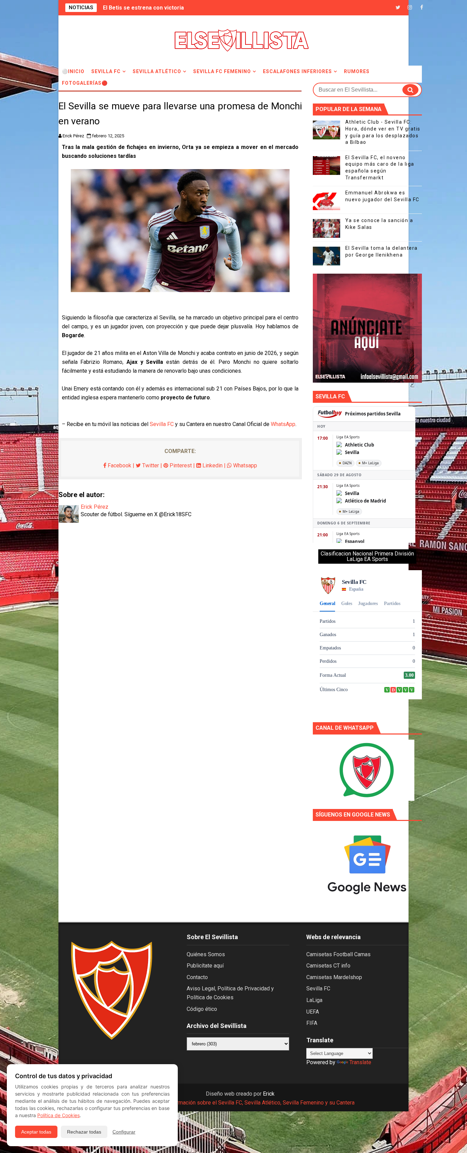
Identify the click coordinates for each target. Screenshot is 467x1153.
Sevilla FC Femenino (222, 71)
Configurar (123, 1132)
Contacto (197, 977)
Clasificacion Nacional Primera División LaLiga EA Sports (367, 556)
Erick (269, 1093)
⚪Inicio (73, 71)
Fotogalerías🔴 (85, 83)
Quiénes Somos (206, 954)
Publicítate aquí (205, 965)
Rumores (357, 71)
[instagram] (410, 7)
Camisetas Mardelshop (334, 977)
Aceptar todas (36, 1132)
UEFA (312, 1011)
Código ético (202, 1009)
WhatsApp (283, 424)
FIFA (311, 1023)
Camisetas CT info (328, 965)
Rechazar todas (84, 1132)
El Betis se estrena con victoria (143, 7)
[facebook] (422, 7)
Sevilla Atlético (157, 71)
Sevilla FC (106, 71)
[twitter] (398, 7)
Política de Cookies (58, 1115)
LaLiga (314, 1000)
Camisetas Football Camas (338, 954)
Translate (360, 1062)
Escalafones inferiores (297, 71)
